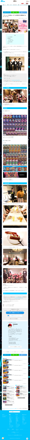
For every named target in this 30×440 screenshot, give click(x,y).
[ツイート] (23, 12)
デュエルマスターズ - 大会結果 (10, 304)
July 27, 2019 (20, 81)
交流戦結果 (9, 38)
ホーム (3, 408)
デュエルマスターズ (6, 408)
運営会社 (8, 429)
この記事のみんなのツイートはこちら (15, 315)
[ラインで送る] (15, 12)
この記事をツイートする (15, 312)
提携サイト (3, 414)
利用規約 (13, 429)
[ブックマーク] (7, 12)
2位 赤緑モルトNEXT (10, 40)
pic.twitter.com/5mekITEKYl (16, 80)
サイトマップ (21, 429)
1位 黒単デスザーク (10, 39)
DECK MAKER (4, 416)
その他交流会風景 (10, 41)
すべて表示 (21, 397)
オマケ (8, 43)
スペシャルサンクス (4, 415)
